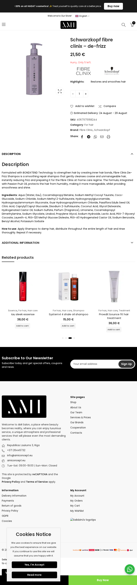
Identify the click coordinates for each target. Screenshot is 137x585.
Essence (12, 310)
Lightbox (60, 91)
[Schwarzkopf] (112, 70)
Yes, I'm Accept (34, 564)
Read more (34, 575)
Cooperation (78, 427)
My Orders (76, 500)
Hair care (32, 310)
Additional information (20, 243)
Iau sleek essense (23, 314)
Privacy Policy (10, 510)
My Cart (75, 505)
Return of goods (11, 505)
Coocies (7, 521)
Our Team (76, 412)
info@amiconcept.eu (19, 455)
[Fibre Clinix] (83, 70)
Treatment (124, 310)
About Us (75, 407)
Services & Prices (80, 417)
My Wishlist (77, 511)
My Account (77, 495)
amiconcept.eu (16, 460)
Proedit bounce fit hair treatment (114, 316)
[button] (62, 338)
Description (11, 154)
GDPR (5, 516)
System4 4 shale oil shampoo (68, 314)
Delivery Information (14, 495)
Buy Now (103, 580)
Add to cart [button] (22, 325)
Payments (8, 500)
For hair (88, 125)
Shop (73, 402)
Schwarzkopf (102, 130)
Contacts (76, 433)
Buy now (113, 6)
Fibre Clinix (86, 130)
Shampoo (78, 310)
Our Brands (76, 422)
